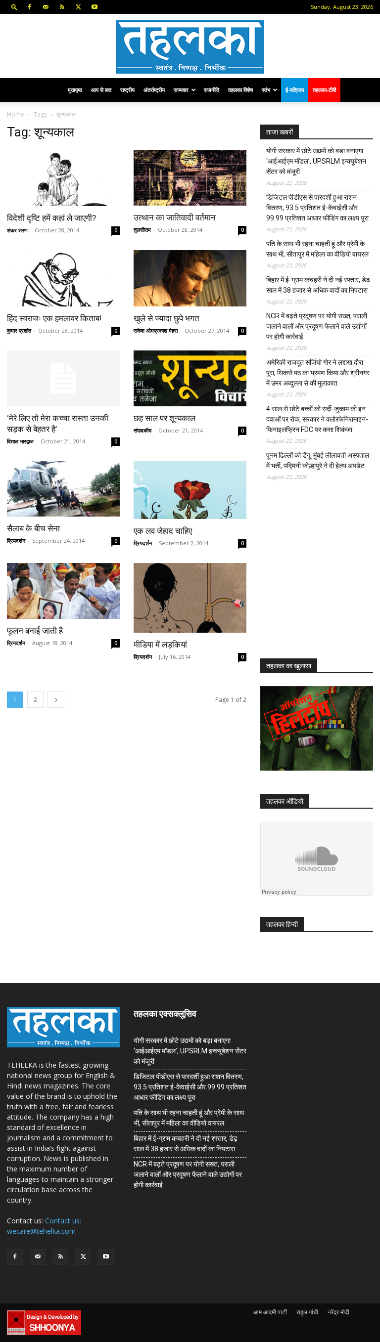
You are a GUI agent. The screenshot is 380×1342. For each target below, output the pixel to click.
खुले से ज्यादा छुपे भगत (166, 318)
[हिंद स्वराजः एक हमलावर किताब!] (63, 278)
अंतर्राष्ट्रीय (154, 89)
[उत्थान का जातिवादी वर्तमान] (190, 178)
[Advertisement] (320, 577)
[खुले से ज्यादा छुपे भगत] (190, 278)
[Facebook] (29, 7)
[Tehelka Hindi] (190, 47)
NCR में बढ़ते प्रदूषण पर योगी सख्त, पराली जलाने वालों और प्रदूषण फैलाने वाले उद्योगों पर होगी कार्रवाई (316, 326)
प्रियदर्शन (16, 540)
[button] (14, 6)
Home (15, 114)
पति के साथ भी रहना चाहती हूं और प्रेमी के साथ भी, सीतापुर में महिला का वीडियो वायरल (317, 249)
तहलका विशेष (240, 89)
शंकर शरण (17, 230)
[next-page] (56, 700)
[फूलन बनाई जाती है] (63, 591)
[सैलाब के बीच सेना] (63, 489)
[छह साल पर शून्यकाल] (190, 378)
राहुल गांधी (307, 1312)
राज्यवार (181, 89)
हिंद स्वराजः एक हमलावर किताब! (54, 318)
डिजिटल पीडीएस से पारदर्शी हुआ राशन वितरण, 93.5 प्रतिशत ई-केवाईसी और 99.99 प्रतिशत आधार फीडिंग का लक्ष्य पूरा (317, 207)
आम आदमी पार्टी (270, 1312)
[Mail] (45, 7)
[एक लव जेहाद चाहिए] (190, 490)
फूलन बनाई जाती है (35, 631)
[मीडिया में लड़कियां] (190, 597)
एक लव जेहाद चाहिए (163, 531)
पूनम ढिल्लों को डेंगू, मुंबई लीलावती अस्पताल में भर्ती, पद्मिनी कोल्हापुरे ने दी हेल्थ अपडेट (317, 460)
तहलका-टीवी (324, 89)
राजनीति (211, 89)
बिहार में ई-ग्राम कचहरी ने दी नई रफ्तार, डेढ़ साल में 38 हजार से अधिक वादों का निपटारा (318, 285)
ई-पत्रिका (294, 89)
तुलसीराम (142, 229)
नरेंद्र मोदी (338, 1312)
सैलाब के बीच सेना (33, 528)
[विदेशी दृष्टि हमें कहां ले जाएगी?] (63, 178)
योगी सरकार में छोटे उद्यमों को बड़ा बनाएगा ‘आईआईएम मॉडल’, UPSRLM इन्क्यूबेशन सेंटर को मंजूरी (316, 161)
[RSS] (61, 7)
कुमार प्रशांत (19, 330)
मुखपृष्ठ (75, 89)
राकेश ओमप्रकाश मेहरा (156, 330)
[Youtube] (94, 7)
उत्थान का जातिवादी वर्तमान (175, 217)
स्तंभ (266, 89)
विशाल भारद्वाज (20, 441)
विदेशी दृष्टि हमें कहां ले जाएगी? (51, 218)
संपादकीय (142, 430)
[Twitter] (78, 7)
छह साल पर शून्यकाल (164, 418)
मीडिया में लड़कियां (160, 644)
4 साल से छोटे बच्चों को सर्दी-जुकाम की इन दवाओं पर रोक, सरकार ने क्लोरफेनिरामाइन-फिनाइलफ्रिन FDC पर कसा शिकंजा (317, 419)
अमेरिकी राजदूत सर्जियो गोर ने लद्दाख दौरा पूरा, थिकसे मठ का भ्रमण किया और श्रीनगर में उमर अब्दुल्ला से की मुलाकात (318, 372)
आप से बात (101, 89)
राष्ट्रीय (127, 89)
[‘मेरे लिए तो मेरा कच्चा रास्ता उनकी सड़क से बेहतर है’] (63, 378)
